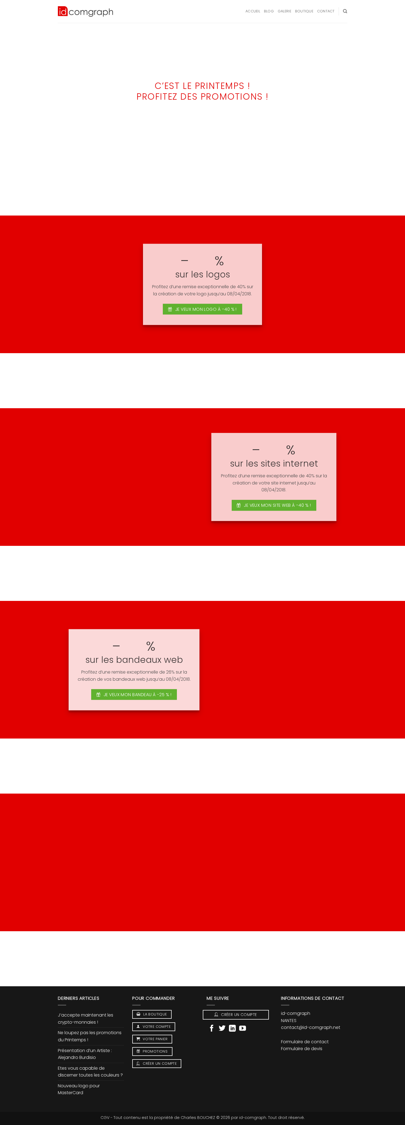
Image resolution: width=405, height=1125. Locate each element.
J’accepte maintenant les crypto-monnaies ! (85, 1018)
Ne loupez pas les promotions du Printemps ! (89, 1036)
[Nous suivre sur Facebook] (211, 1029)
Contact (326, 11)
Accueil (252, 11)
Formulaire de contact (305, 1042)
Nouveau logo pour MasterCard (79, 1089)
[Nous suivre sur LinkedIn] (232, 1029)
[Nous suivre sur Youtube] (242, 1029)
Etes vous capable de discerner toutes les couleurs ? (90, 1071)
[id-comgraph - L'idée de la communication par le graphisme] (85, 11)
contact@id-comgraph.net (310, 1027)
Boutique (304, 11)
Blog (269, 11)
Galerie (284, 11)
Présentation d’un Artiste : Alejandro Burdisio (85, 1054)
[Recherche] (345, 11)
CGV (105, 1117)
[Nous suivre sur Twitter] (222, 1029)
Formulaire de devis (301, 1048)
